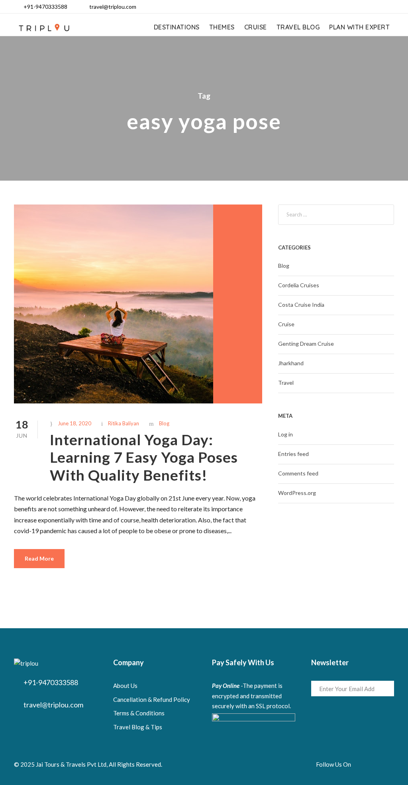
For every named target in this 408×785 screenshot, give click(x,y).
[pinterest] (365, 6)
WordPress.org (297, 492)
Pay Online (225, 685)
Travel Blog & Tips (137, 726)
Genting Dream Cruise (306, 343)
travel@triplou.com (112, 6)
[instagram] (391, 6)
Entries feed (293, 453)
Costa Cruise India (301, 304)
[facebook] (340, 6)
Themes (222, 27)
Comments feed (298, 473)
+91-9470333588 (45, 6)
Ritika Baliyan (123, 423)
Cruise (255, 27)
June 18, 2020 (74, 423)
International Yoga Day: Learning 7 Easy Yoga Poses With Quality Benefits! (144, 457)
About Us (125, 685)
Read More (39, 558)
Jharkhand (291, 363)
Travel (286, 382)
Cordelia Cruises (298, 285)
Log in (285, 434)
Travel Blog (298, 27)
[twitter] (378, 6)
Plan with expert (359, 27)
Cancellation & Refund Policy (151, 699)
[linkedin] (353, 6)
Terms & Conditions (139, 713)
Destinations (177, 27)
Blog (164, 423)
